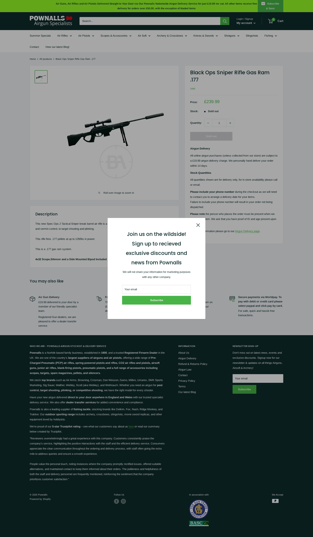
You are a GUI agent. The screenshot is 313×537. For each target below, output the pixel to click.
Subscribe (156, 300)
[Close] (198, 224)
